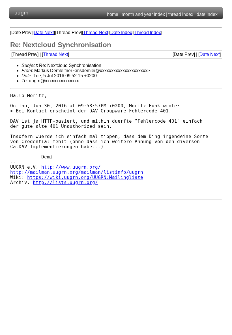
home (112, 14)
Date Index (121, 32)
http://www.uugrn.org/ (71, 167)
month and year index (143, 14)
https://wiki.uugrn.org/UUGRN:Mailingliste (85, 177)
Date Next (44, 32)
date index (207, 14)
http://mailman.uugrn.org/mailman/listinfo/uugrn (76, 172)
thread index (180, 14)
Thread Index (147, 32)
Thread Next (95, 32)
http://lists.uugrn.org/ (65, 182)
